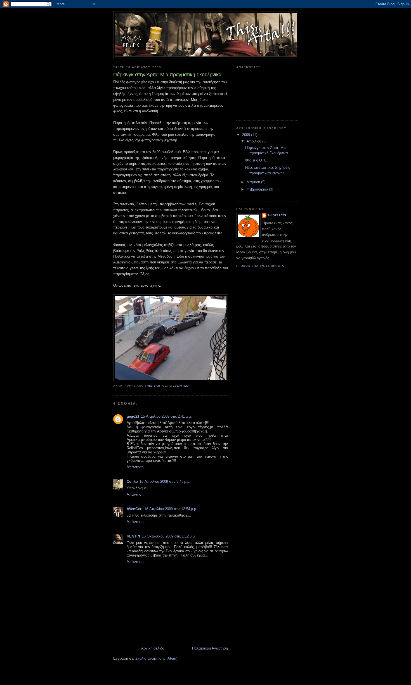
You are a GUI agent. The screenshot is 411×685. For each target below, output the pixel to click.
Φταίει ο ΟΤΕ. (256, 160)
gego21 (133, 416)
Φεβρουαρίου (258, 189)
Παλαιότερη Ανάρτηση (210, 648)
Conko (132, 481)
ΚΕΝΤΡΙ (133, 536)
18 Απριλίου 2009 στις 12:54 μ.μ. (170, 509)
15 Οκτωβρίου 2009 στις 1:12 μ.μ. (169, 536)
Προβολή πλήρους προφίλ (260, 265)
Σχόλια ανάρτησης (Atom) (156, 658)
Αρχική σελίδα (152, 648)
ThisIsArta (277, 215)
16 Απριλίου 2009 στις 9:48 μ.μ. (165, 481)
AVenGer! (135, 509)
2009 (246, 135)
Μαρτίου (254, 182)
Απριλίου (254, 141)
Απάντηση (135, 467)
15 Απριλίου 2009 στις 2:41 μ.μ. (166, 416)
